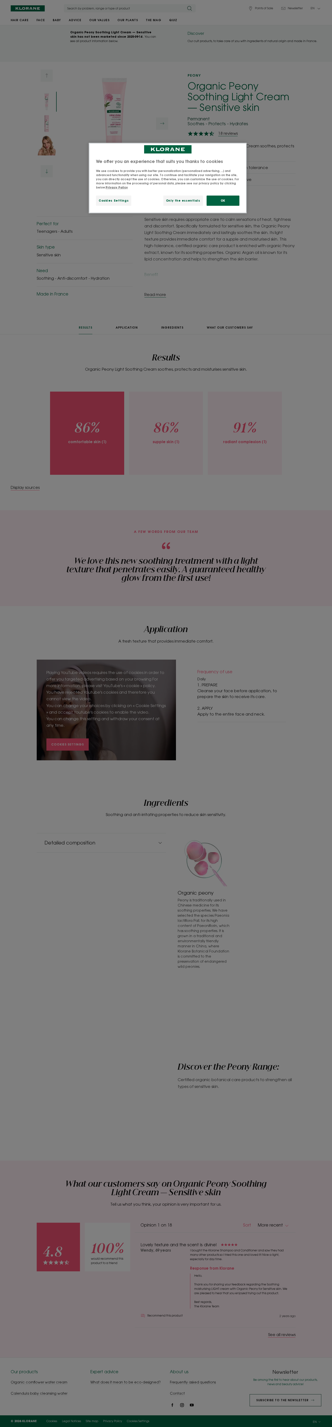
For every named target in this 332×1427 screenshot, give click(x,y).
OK (223, 200)
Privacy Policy (117, 187)
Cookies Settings (114, 200)
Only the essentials (183, 200)
